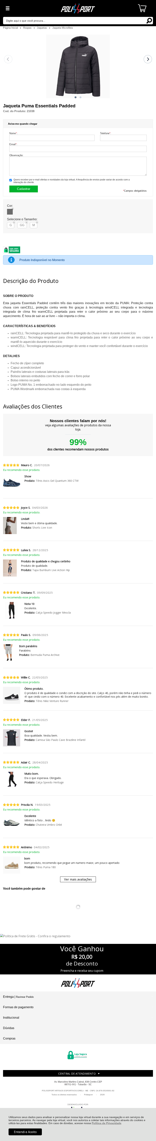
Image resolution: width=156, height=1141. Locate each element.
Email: (13, 144)
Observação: (16, 155)
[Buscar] (149, 20)
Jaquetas (42, 27)
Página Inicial (11, 27)
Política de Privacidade (106, 1123)
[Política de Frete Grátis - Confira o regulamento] (78, 936)
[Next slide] (148, 59)
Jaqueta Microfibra (62, 27)
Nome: (13, 133)
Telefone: (105, 133)
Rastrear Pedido (25, 996)
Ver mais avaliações (78, 879)
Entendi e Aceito (25, 1132)
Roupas (27, 27)
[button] (75, 97)
